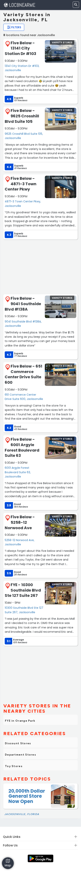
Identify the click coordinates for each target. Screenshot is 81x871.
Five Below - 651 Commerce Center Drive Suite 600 (23, 374)
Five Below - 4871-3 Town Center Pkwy (20, 184)
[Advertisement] (40, 266)
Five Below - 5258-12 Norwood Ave (20, 522)
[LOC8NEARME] (19, 5)
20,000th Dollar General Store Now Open (26, 796)
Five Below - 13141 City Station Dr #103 (20, 48)
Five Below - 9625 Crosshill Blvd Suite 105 (22, 116)
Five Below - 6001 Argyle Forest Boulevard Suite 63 (22, 447)
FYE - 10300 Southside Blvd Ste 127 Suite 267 (23, 590)
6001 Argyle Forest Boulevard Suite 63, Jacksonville (18, 472)
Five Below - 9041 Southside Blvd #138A (23, 304)
